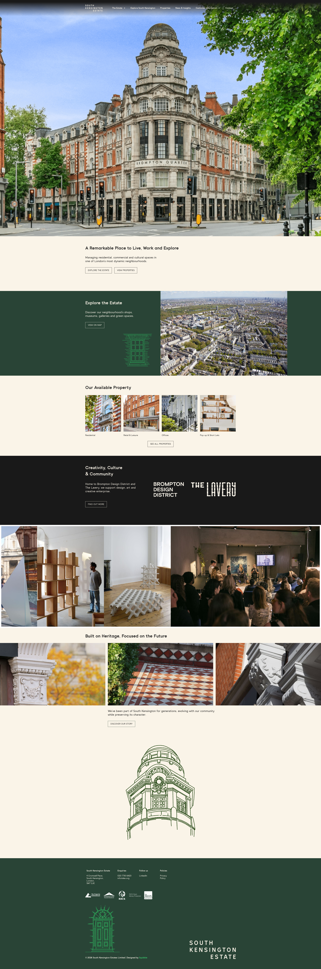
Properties (165, 8)
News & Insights (183, 8)
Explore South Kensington (143, 8)
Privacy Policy (163, 877)
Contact (229, 8)
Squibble (143, 957)
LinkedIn (143, 876)
